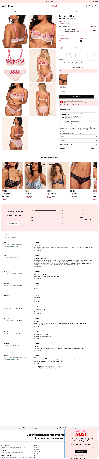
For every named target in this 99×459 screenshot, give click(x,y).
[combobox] (12, 234)
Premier (3, 450)
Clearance (62, 71)
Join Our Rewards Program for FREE (73, 101)
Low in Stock (67, 46)
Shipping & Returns (6, 455)
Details (94, 30)
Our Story (36, 447)
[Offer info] (70, 23)
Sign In (84, 456)
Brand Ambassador (38, 458)
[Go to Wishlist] (92, 6)
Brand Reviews (37, 454)
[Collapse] (95, 431)
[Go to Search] (83, 6)
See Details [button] (95, 1)
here (81, 133)
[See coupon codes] (86, 6)
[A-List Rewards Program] (54, 6)
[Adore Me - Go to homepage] (8, 6)
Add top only (76, 96)
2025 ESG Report (38, 450)
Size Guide (94, 52)
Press (35, 456)
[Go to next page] (62, 367)
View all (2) (93, 26)
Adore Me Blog (37, 452)
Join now (64, 114)
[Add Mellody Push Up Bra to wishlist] (44, 164)
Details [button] (85, 104)
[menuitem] (17, 11)
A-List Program (5, 446)
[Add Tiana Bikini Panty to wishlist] (89, 164)
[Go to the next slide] (94, 179)
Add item (63, 91)
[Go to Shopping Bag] (95, 6)
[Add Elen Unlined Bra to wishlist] (66, 164)
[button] (67, 18)
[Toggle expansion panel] (95, 109)
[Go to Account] (89, 6)
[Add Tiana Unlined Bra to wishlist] (96, 96)
